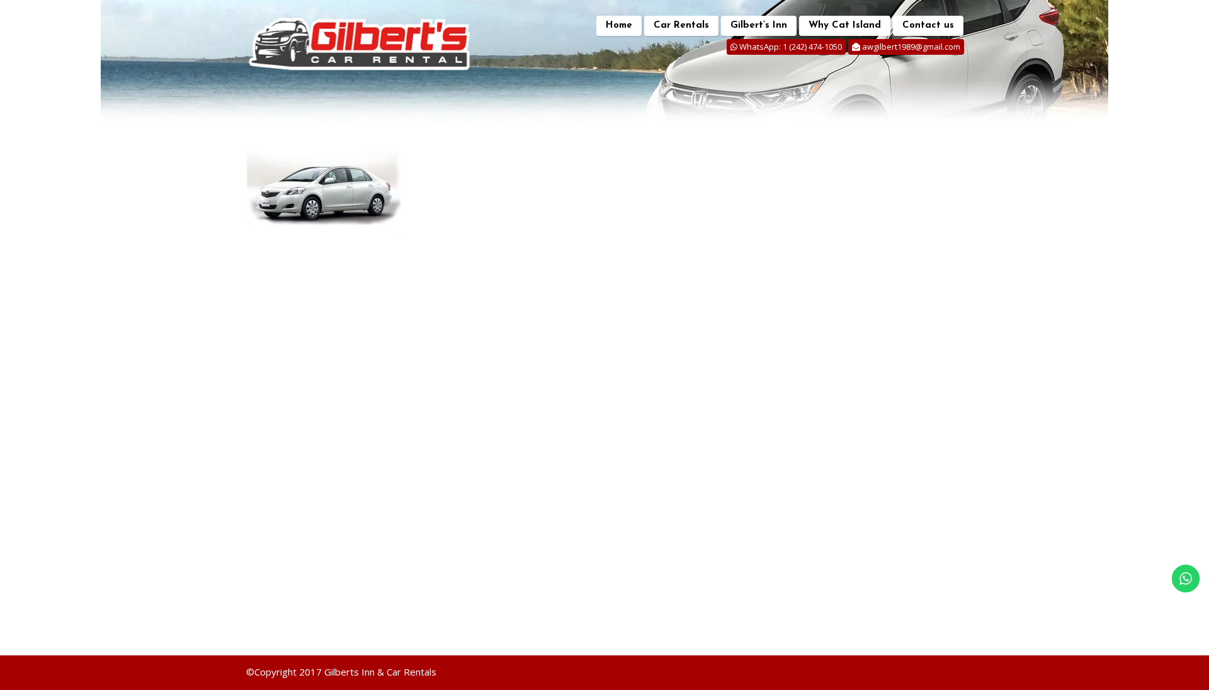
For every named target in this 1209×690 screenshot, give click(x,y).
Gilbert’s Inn (758, 25)
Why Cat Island (845, 25)
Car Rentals (681, 25)
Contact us (928, 25)
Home (619, 25)
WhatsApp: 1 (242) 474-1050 (790, 46)
